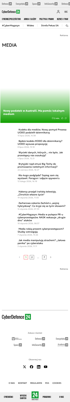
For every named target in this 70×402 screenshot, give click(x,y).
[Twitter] (25, 367)
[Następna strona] (50, 257)
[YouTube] (46, 367)
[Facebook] (32, 367)
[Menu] (66, 11)
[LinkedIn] (39, 367)
